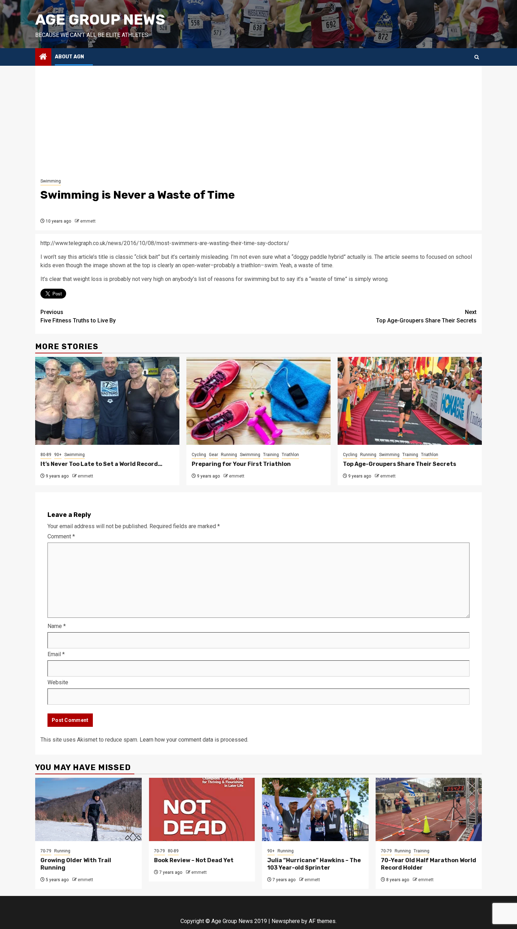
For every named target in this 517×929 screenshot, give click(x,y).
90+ (58, 454)
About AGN (69, 57)
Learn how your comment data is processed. (194, 739)
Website (57, 682)
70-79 (45, 850)
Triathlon (290, 454)
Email (56, 654)
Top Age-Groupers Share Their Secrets (426, 316)
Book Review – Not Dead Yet (194, 860)
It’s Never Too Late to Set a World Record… (101, 464)
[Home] (43, 57)
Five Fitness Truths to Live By (78, 316)
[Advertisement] (258, 124)
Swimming (50, 181)
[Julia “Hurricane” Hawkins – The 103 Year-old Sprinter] (315, 809)
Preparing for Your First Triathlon (241, 464)
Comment (61, 536)
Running (229, 454)
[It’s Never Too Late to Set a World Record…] (107, 401)
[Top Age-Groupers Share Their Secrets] (410, 401)
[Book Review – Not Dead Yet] (202, 809)
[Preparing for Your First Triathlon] (258, 401)
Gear (213, 454)
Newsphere (286, 921)
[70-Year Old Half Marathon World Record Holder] (429, 809)
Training (271, 454)
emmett (88, 221)
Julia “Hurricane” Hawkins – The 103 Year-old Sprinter (314, 864)
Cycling (199, 454)
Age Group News (100, 19)
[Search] (476, 57)
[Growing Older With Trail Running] (88, 809)
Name (56, 626)
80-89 (45, 454)
